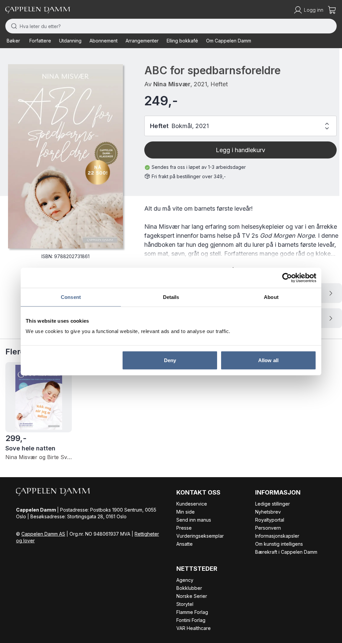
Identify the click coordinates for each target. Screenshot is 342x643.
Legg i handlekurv (240, 149)
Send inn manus (193, 520)
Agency (184, 580)
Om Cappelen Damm (228, 40)
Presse (184, 528)
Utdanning (70, 40)
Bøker (13, 40)
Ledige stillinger (272, 504)
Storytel (184, 604)
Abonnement (104, 40)
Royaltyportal (269, 520)
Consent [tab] (71, 297)
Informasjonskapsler (277, 536)
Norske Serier (191, 596)
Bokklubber (189, 588)
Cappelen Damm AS (43, 534)
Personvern (268, 528)
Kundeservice (191, 504)
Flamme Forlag (192, 612)
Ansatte (184, 544)
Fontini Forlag (190, 620)
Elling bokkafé (182, 40)
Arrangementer (142, 40)
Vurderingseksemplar (200, 536)
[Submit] (12, 26)
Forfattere (40, 40)
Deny (170, 360)
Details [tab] (171, 297)
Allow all (268, 360)
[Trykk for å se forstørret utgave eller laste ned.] (65, 156)
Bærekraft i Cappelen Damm (286, 552)
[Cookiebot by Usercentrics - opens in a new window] (287, 278)
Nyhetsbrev (268, 512)
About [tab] (271, 297)
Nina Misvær (171, 84)
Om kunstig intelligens (279, 544)
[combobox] (171, 26)
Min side (185, 512)
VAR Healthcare (193, 628)
